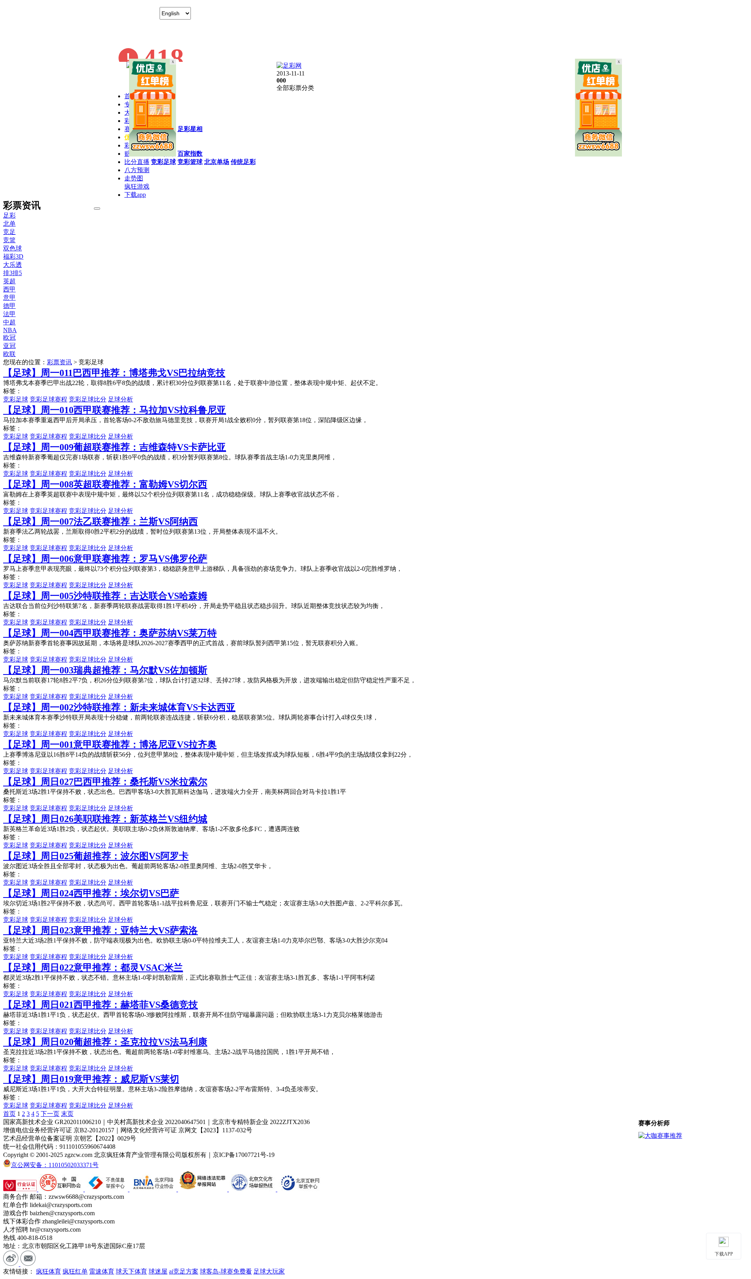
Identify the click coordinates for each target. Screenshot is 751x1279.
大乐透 (12, 264)
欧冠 (9, 337)
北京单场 (216, 161)
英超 (9, 281)
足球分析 (120, 399)
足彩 (9, 215)
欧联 (9, 354)
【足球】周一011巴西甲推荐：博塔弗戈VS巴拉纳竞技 (114, 373)
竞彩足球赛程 (48, 399)
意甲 (9, 297)
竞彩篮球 (190, 161)
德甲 (9, 305)
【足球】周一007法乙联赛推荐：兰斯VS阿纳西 (100, 521)
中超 (9, 322)
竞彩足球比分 (87, 399)
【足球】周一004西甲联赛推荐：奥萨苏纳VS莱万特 (110, 633)
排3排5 (12, 273)
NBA (10, 330)
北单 (9, 223)
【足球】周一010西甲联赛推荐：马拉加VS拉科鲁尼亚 (114, 410)
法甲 (9, 314)
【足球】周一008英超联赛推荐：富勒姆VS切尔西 (105, 484)
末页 (67, 1113)
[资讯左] (152, 154)
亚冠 (9, 345)
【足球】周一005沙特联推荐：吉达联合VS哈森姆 (105, 596)
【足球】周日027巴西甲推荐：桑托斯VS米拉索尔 (105, 782)
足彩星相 (190, 129)
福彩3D (13, 256)
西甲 (9, 289)
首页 (9, 1113)
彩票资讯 (59, 362)
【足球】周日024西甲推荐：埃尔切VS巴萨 (91, 893)
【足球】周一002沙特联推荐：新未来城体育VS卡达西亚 (119, 707)
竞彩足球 (163, 161)
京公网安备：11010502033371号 (55, 1165)
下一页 (50, 1113)
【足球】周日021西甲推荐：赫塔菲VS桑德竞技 (100, 1005)
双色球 (12, 248)
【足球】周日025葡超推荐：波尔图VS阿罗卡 (96, 856)
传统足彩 (243, 161)
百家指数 (190, 153)
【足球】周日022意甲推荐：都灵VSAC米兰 (93, 967)
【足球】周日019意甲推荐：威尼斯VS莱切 (91, 1079)
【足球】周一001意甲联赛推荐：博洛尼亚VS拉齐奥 (110, 744)
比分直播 (136, 161)
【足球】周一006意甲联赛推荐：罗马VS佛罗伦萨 (105, 559)
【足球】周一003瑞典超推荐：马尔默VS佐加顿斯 (105, 670)
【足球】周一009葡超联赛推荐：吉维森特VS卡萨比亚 (114, 447)
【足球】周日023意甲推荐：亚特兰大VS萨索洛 (100, 930)
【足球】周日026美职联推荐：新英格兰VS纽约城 (105, 819)
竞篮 (9, 240)
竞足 (9, 231)
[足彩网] (289, 65)
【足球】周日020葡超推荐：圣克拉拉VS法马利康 (105, 1042)
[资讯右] (598, 154)
